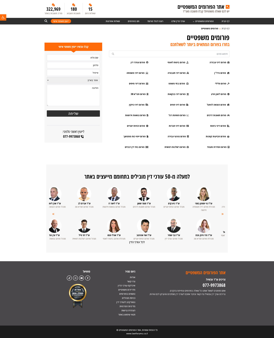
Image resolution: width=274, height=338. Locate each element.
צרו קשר (131, 281)
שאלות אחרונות (113, 21)
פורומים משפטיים (209, 28)
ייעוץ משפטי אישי (61, 21)
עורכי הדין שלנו (178, 21)
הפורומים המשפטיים (204, 21)
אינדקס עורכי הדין (126, 285)
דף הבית (225, 21)
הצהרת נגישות (128, 310)
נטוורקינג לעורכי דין (125, 302)
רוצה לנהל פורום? (155, 21)
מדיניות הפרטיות (127, 306)
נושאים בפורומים (127, 293)
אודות (132, 277)
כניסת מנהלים (128, 298)
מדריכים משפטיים (126, 289)
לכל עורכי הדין (137, 242)
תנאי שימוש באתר (126, 314)
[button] (3, 17)
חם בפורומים (133, 21)
